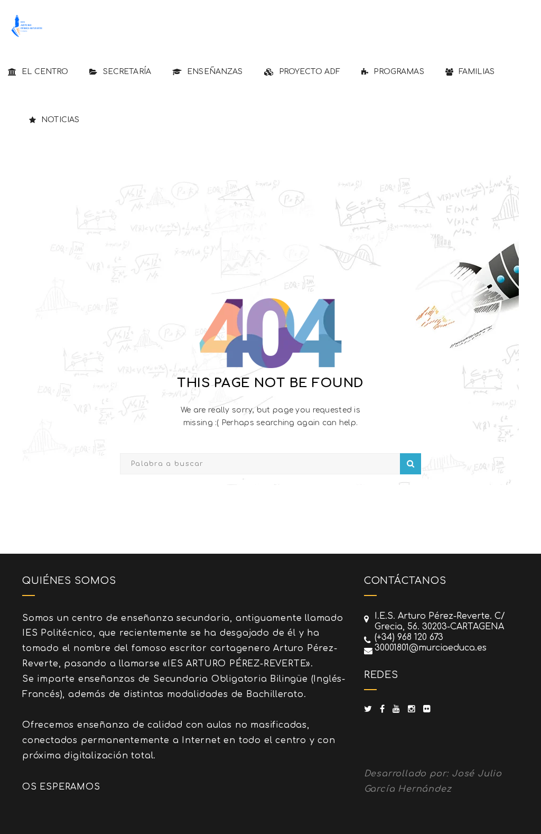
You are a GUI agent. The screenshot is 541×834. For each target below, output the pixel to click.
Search (410, 463)
